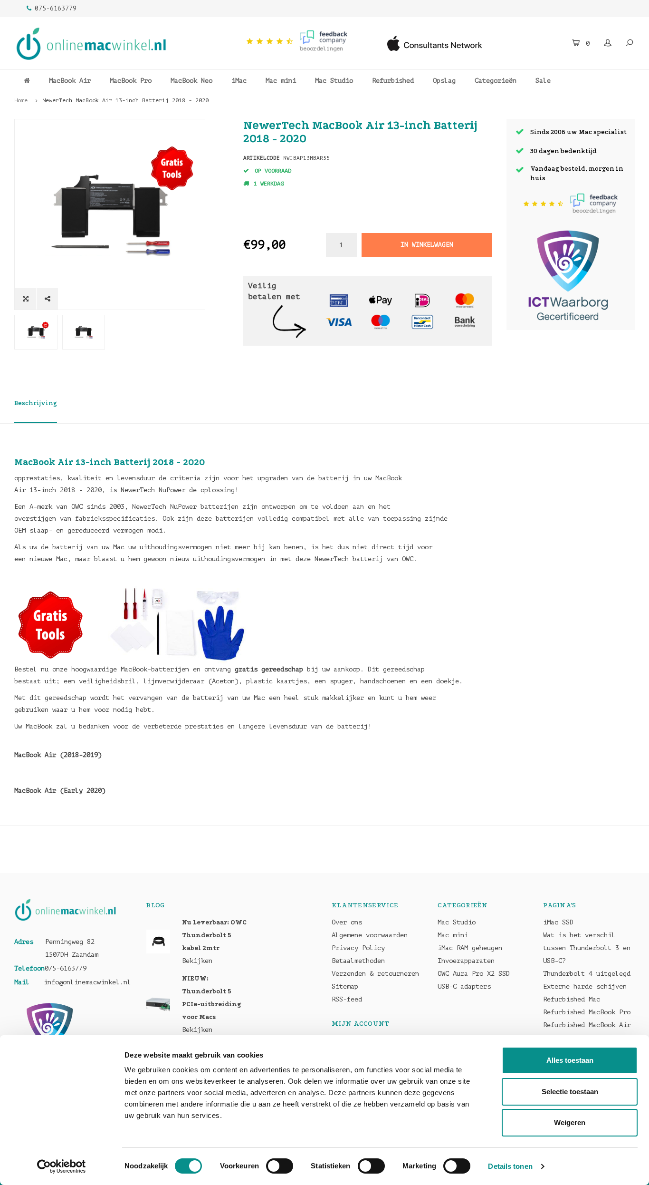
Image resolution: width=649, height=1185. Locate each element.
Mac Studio (334, 80)
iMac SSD (558, 922)
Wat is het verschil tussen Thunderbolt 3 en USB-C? (586, 948)
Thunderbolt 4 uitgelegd (586, 973)
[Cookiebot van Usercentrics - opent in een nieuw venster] (61, 1166)
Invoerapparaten (466, 960)
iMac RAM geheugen (470, 948)
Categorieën (495, 80)
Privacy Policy (358, 948)
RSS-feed (347, 999)
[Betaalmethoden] (339, 300)
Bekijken (197, 960)
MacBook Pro (131, 80)
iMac (239, 80)
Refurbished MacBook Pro (586, 1012)
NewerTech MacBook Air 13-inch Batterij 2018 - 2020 (125, 100)
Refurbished (393, 80)
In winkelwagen (427, 244)
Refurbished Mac (571, 999)
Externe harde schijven (585, 986)
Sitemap (345, 986)
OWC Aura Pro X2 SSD (474, 973)
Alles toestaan (569, 1060)
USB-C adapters (464, 986)
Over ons (347, 922)
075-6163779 (55, 8)
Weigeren (569, 1122)
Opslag (444, 80)
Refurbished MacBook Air (586, 1025)
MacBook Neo (191, 80)
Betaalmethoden (358, 960)
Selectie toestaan (570, 1092)
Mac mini (281, 80)
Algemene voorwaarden (370, 935)
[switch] (279, 1166)
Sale (543, 80)
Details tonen (510, 1166)
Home (21, 100)
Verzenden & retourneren (375, 973)
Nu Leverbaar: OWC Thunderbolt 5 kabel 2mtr (214, 935)
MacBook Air (70, 80)
